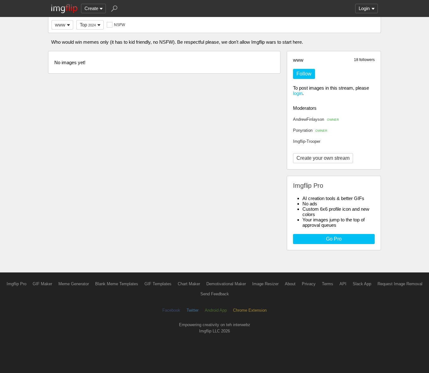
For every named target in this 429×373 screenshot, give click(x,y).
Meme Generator (73, 283)
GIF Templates (157, 283)
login (297, 93)
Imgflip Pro (16, 283)
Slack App (362, 283)
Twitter (192, 310)
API (342, 283)
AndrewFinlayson (316, 119)
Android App (216, 310)
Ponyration (310, 130)
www (60, 24)
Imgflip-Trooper (306, 141)
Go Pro (334, 239)
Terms (327, 283)
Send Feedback (214, 294)
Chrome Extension (250, 310)
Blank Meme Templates (116, 283)
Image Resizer (265, 283)
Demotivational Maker (226, 283)
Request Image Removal (399, 283)
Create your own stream (323, 158)
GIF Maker (42, 283)
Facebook (171, 310)
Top (88, 24)
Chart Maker (189, 283)
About (290, 283)
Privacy (309, 283)
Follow (304, 73)
